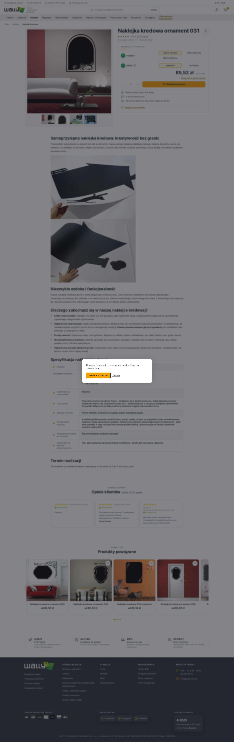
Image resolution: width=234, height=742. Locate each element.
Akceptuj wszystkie (98, 375)
